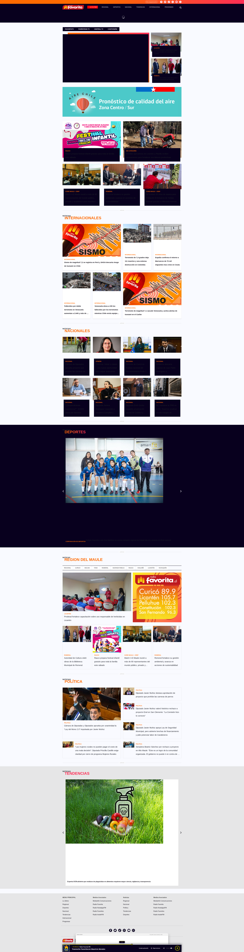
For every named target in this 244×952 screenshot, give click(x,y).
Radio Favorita (98, 904)
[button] (122, 942)
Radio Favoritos (98, 911)
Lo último (93, 7)
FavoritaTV (69, 29)
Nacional (128, 7)
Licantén (151, 568)
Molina (87, 568)
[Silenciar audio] (164, 948)
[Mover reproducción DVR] (132, 944)
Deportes (116, 7)
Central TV (98, 29)
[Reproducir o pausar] (177, 948)
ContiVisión (112, 29)
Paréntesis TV (84, 29)
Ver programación (151, 2)
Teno (96, 568)
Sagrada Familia (118, 568)
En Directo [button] (76, 947)
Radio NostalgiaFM (99, 908)
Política (125, 908)
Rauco (131, 568)
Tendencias (140, 7)
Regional (105, 7)
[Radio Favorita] (73, 7)
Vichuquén (163, 568)
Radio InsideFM (98, 914)
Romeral (105, 568)
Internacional (154, 7)
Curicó (77, 568)
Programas (169, 7)
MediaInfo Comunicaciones (102, 901)
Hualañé (141, 568)
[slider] (122, 944)
